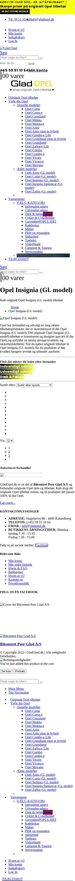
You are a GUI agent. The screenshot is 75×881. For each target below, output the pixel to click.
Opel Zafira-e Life (37, 146)
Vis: (3, 440)
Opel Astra (32, 127)
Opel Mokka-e (34, 124)
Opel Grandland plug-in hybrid (45, 139)
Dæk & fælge (38, 214)
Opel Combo (33, 150)
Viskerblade (33, 244)
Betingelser (15, 572)
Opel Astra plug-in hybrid (42, 131)
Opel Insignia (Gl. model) (42, 180)
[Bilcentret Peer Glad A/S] (18, 636)
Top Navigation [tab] (18, 692)
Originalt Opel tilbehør (23, 97)
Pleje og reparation (37, 233)
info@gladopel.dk (42, 19)
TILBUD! (18, 259)
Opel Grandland (35, 142)
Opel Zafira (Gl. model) (40, 191)
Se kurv (6, 671)
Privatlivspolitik (18, 583)
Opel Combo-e (35, 154)
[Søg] (41, 58)
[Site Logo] (8, 48)
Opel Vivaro (33, 157)
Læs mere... (7, 503)
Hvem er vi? (16, 30)
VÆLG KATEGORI (31, 202)
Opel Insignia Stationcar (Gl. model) (49, 786)
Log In (12, 41)
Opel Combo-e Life (38, 135)
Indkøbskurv (16, 37)
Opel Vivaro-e (34, 161)
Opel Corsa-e (33, 112)
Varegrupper (16, 199)
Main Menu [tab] (16, 688)
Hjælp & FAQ (17, 568)
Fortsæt (20, 671)
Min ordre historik (20, 564)
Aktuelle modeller (28, 105)
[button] (3, 52)
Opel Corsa (32, 109)
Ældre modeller (27, 169)
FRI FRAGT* (55, 2)
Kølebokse (32, 225)
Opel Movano (34, 165)
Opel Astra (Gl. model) (40, 172)
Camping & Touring (38, 248)
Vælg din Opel (18, 101)
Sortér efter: (8, 385)
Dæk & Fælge (12, 376)
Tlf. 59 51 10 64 (19, 19)
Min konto (15, 33)
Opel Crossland (35, 116)
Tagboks (30, 240)
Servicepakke (34, 251)
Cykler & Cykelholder (39, 218)
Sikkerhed (31, 236)
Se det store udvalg (15, 11)
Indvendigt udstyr (36, 206)
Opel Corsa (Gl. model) (40, 176)
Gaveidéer (40, 221)
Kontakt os (15, 579)
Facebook (41, 545)
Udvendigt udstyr (36, 210)
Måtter (29, 229)
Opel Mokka (33, 120)
